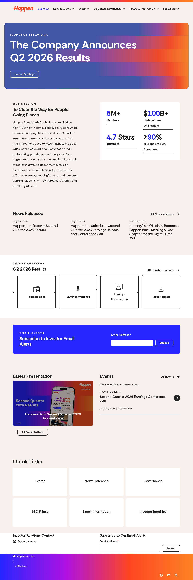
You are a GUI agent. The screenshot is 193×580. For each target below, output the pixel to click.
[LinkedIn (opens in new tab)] (168, 575)
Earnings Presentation (119, 291)
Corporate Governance (108, 9)
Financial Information (142, 9)
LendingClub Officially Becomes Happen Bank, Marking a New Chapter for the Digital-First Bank (153, 232)
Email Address (121, 334)
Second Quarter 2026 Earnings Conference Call (133, 398)
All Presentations (32, 432)
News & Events (62, 9)
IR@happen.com (24, 541)
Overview (43, 9)
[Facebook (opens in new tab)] (161, 575)
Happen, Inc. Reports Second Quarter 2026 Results (35, 228)
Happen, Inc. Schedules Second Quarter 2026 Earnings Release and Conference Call (95, 230)
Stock (82, 9)
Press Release (36, 292)
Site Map (22, 566)
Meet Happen (161, 292)
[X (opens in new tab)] (176, 575)
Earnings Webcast (78, 292)
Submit (164, 343)
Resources (169, 9)
